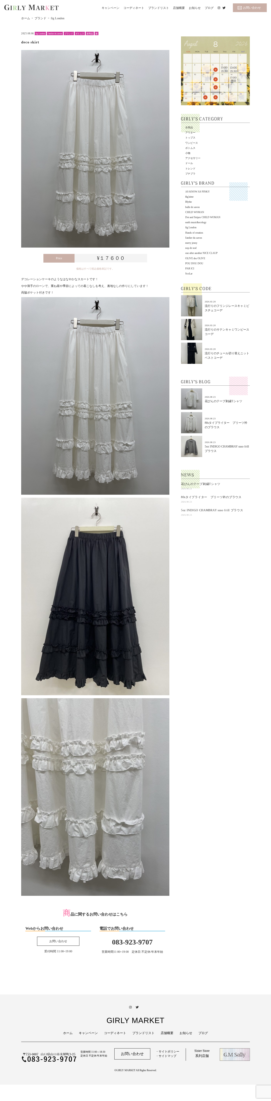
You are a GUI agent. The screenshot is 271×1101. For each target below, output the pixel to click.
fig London (40, 33)
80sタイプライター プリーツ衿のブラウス (211, 497)
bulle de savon (192, 207)
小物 (187, 153)
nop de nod (190, 248)
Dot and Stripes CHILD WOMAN (202, 217)
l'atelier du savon (55, 33)
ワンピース (191, 142)
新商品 (90, 33)
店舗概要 (179, 8)
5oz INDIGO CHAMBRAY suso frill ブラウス (212, 510)
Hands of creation (194, 232)
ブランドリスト (158, 8)
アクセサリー (192, 158)
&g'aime (189, 196)
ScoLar (188, 273)
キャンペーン (110, 8)
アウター (190, 132)
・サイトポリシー (167, 1051)
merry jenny (191, 242)
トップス (190, 137)
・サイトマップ (166, 1056)
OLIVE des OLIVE (195, 258)
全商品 (189, 127)
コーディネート (133, 8)
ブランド (69, 33)
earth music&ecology (195, 222)
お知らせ (195, 8)
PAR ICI (189, 268)
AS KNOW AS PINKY (197, 191)
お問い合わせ (252, 7)
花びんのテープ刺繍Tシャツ (223, 401)
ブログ (209, 8)
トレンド (190, 168)
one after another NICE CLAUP (201, 253)
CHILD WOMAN (194, 212)
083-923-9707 (132, 942)
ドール (189, 163)
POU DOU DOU (194, 263)
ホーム (68, 1033)
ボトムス (80, 33)
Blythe (188, 201)
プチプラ (190, 173)
